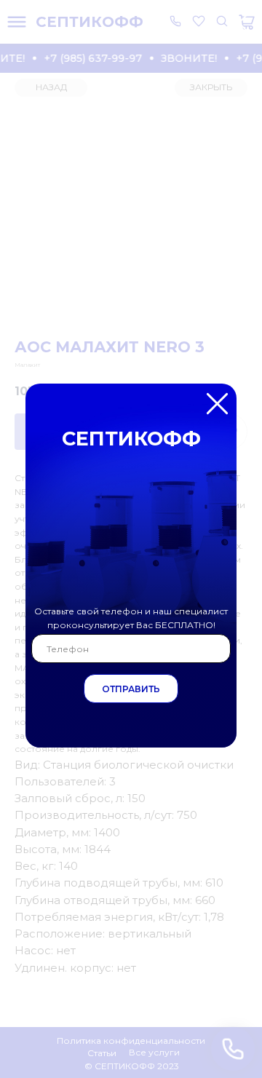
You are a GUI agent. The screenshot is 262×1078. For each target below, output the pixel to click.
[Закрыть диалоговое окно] (239, 23)
